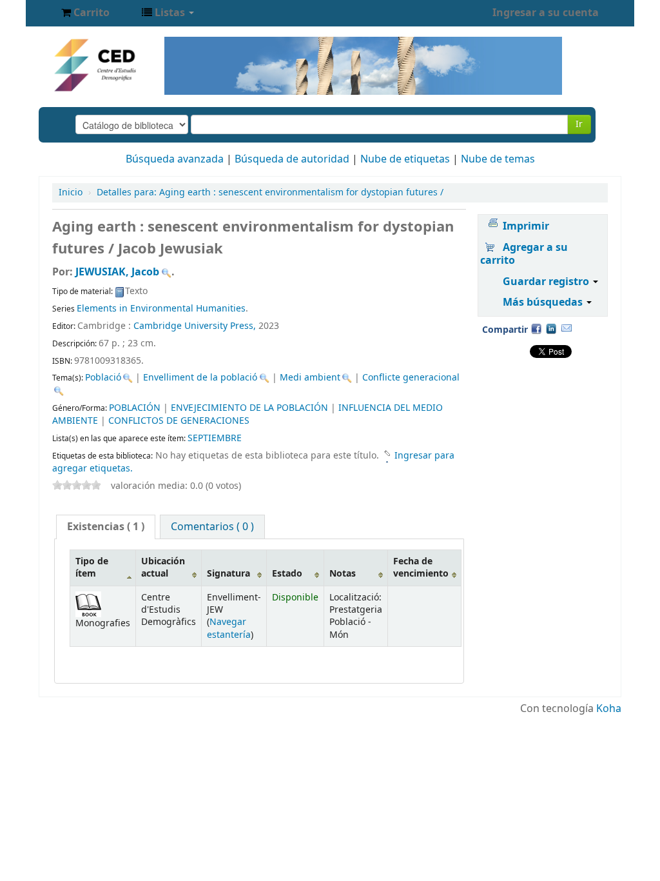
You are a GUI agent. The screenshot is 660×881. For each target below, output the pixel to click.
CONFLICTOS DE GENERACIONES (178, 421)
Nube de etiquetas (405, 159)
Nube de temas (498, 159)
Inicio (70, 192)
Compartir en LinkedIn (551, 328)
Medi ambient (310, 377)
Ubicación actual (163, 567)
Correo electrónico (566, 328)
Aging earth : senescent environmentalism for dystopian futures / (270, 192)
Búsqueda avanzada (175, 159)
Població (103, 377)
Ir (579, 124)
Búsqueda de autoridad (292, 159)
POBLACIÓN (134, 408)
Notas (342, 573)
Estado (287, 573)
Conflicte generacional (411, 377)
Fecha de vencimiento (421, 567)
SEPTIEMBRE (215, 438)
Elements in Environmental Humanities (161, 308)
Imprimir (526, 226)
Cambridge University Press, (195, 326)
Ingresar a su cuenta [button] (545, 13)
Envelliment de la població (200, 377)
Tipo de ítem (91, 567)
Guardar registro (547, 282)
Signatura (228, 573)
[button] (85, 13)
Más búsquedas (544, 302)
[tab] (105, 527)
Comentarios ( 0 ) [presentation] (212, 527)
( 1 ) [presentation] (105, 527)
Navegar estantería (229, 628)
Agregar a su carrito (524, 254)
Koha (608, 709)
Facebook (536, 328)
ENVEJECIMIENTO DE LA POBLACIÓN (249, 408)
